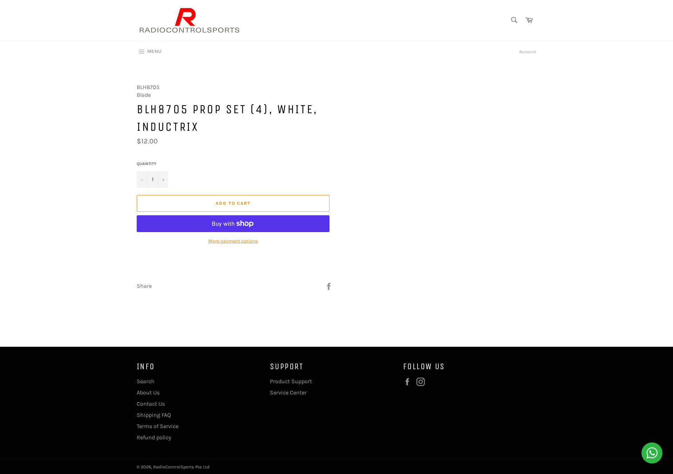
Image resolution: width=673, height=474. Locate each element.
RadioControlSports (173, 466)
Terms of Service (157, 426)
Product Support (291, 381)
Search (146, 381)
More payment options (233, 241)
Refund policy (154, 437)
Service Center (288, 392)
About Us (148, 392)
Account (527, 51)
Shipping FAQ (154, 415)
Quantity (146, 163)
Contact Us (151, 403)
